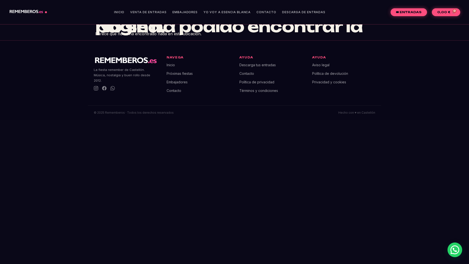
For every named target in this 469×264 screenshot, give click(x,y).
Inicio (119, 12)
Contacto (266, 12)
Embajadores (185, 12)
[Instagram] (96, 88)
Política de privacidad (256, 82)
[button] (455, 249)
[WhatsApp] (112, 88)
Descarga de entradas (303, 12)
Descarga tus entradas (257, 65)
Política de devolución (330, 73)
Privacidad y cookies (329, 82)
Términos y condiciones (258, 90)
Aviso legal (321, 65)
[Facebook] (104, 88)
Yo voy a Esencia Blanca (227, 12)
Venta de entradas (148, 12)
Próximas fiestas (180, 73)
